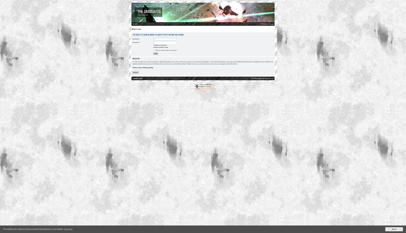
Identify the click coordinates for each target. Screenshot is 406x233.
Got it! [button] (394, 229)
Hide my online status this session (166, 50)
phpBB (197, 88)
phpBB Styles (208, 84)
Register (136, 72)
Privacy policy (148, 67)
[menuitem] (134, 24)
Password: (135, 42)
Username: (135, 39)
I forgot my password (159, 45)
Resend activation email (160, 47)
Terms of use (137, 67)
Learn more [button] (68, 229)
